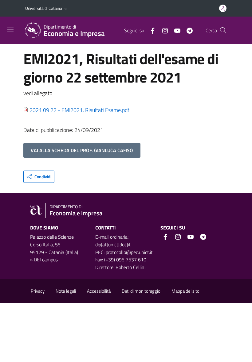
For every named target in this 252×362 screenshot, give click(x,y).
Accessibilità (99, 291)
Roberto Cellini (130, 267)
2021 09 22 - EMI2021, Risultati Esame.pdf (79, 110)
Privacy (38, 291)
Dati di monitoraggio (141, 291)
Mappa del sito (185, 291)
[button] (66, 8)
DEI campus (46, 259)
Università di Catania (43, 8)
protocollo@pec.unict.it (129, 252)
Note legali (66, 291)
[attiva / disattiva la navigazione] (10, 29)
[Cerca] (223, 30)
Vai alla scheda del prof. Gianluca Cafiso (82, 150)
